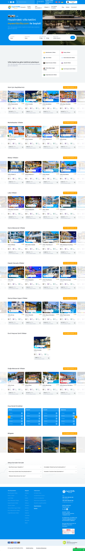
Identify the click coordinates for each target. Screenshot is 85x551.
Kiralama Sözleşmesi (39, 498)
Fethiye (27, 503)
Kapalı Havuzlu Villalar (13, 503)
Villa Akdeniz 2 (12, 139)
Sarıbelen (27, 515)
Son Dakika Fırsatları (54, 7)
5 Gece (15, 421)
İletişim (67, 7)
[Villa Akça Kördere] (33, 307)
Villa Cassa (63, 244)
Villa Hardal (64, 174)
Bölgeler (46, 7)
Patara (26, 500)
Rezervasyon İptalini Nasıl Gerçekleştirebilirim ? (20, 471)
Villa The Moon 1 (30, 244)
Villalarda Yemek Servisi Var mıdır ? (17, 476)
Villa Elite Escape (30, 280)
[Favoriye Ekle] (22, 93)
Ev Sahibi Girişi (37, 493)
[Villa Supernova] (68, 202)
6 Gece (15, 423)
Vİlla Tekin (28, 209)
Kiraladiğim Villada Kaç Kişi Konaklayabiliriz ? (55, 467)
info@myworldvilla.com (67, 502)
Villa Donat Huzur (65, 315)
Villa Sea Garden (47, 104)
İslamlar (27, 507)
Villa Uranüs (11, 104)
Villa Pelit (63, 280)
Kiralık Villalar (29, 7)
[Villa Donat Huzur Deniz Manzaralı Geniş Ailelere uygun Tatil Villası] (68, 307)
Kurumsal (73, 7)
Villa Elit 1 (45, 209)
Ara (73, 37)
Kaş (26, 495)
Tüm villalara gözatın (69, 87)
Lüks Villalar (10, 498)
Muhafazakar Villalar (12, 493)
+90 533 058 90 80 (40, 2)
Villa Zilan (11, 385)
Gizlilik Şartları (29, 548)
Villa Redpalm (64, 104)
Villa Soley (28, 139)
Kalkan (26, 498)
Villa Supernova (65, 209)
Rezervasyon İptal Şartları (40, 500)
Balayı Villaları (11, 495)
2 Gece (15, 413)
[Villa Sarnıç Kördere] (50, 377)
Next (76, 417)
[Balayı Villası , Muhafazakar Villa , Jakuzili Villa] (33, 96)
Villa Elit (80, 315)
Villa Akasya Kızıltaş (48, 244)
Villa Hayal (28, 174)
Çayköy (27, 517)
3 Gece (15, 415)
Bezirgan (27, 520)
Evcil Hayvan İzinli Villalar (14, 510)
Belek (26, 522)
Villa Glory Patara (65, 385)
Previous (9, 417)
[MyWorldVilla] (14, 7)
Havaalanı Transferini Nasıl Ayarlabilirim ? (54, 471)
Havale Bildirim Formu (39, 495)
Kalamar (27, 512)
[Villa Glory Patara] (68, 377)
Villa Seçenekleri (38, 7)
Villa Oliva (63, 139)
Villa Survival (46, 280)
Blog (63, 7)
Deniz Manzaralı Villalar (13, 500)
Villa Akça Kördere (31, 315)
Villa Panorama (47, 315)
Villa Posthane (12, 280)
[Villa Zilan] (16, 377)
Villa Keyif (45, 139)
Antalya (27, 493)
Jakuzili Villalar (11, 505)
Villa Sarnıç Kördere (48, 385)
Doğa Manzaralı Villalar (13, 512)
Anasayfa (23, 7)
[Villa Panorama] (50, 307)
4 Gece (15, 418)
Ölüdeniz (27, 505)
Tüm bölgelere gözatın (68, 433)
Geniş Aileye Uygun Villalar (14, 507)
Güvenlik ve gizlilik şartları (40, 503)
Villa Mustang (29, 385)
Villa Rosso (80, 244)
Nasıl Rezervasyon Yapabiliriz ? (16, 467)
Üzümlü (26, 510)
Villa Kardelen (29, 104)
